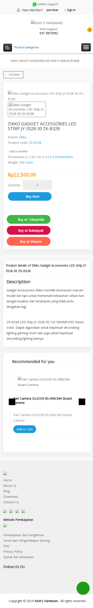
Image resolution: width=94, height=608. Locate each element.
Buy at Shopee (31, 241)
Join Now (52, 10)
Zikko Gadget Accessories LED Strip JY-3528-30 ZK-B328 (45, 60)
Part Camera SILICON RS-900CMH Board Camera (42, 400)
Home (7, 480)
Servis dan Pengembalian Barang (26, 540)
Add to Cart (25, 429)
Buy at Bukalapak (31, 230)
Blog (6, 491)
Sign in (71, 10)
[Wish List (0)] (73, 31)
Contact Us (11, 502)
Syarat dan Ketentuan (18, 557)
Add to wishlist (18, 151)
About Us (9, 486)
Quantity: (14, 185)
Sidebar (14, 74)
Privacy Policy (13, 551)
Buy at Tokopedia (31, 219)
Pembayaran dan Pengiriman (23, 535)
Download (10, 496)
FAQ (6, 546)
